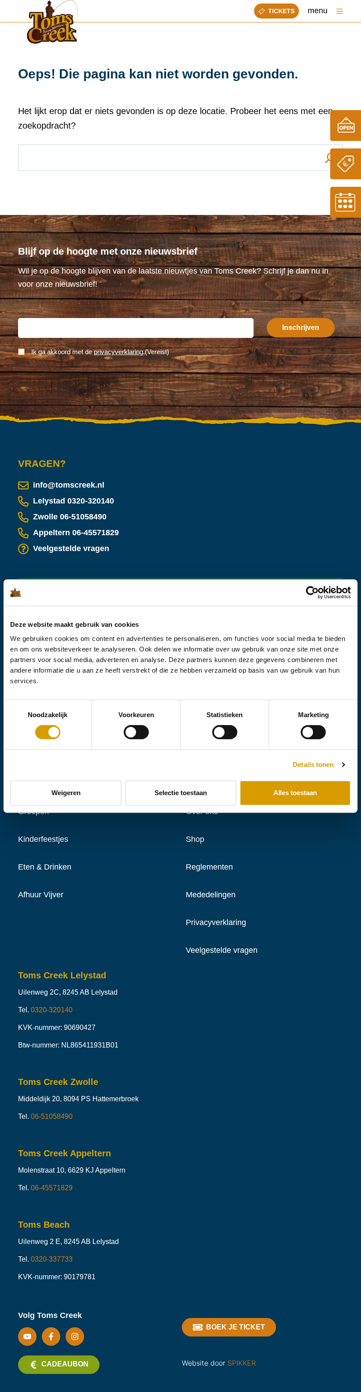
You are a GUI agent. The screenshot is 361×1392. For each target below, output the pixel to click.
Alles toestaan (295, 792)
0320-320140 (90, 500)
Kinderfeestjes (43, 839)
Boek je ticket (235, 1327)
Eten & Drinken (44, 867)
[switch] (136, 732)
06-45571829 (95, 532)
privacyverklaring (118, 351)
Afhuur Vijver (40, 894)
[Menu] (339, 11)
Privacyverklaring (216, 922)
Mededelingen (211, 894)
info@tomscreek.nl (68, 485)
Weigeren (66, 792)
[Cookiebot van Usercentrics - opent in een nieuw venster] (312, 592)
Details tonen (313, 764)
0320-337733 (52, 1259)
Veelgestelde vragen (71, 548)
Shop (195, 839)
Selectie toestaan (181, 792)
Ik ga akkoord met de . (100, 351)
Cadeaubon (64, 1364)
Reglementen (209, 867)
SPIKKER (242, 1363)
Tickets (281, 11)
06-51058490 (83, 516)
